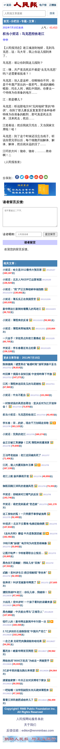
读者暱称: (9, 234)
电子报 (43, 5)
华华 (5, 39)
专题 (24, 21)
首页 (6, 21)
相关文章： (10, 263)
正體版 (52, 5)
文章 (31, 21)
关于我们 (30, 724)
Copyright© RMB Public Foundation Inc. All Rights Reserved (30, 710)
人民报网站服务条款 (30, 719)
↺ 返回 (8, 5)
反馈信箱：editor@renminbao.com (30, 730)
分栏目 (15, 21)
